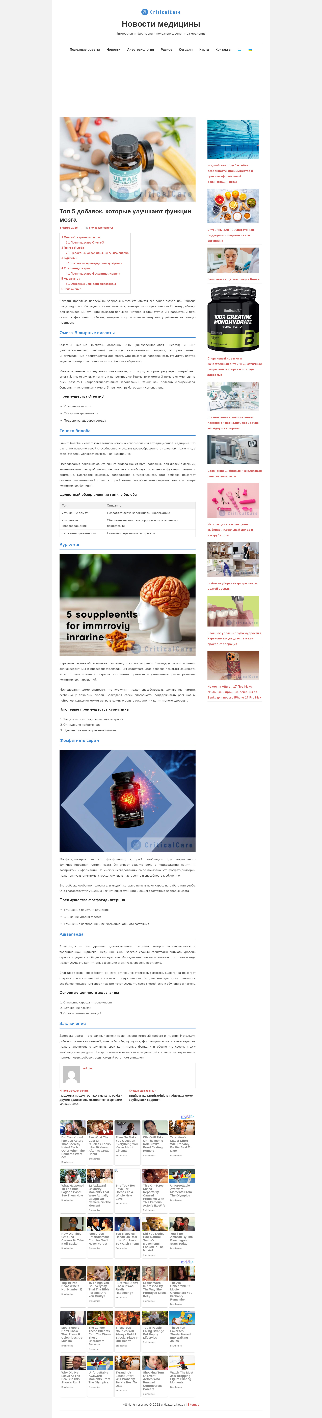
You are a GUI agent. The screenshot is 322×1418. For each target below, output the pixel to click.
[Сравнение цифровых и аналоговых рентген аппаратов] (233, 451)
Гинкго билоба (72, 248)
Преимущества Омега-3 (85, 243)
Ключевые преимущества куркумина (94, 263)
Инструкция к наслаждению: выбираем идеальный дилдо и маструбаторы (230, 529)
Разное (166, 49)
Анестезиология (140, 49)
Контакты (223, 49)
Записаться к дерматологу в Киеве (233, 279)
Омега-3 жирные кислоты (80, 237)
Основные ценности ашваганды (91, 284)
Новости (113, 49)
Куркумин (69, 258)
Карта (204, 49)
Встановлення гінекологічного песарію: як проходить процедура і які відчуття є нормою (233, 422)
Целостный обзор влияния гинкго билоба (97, 253)
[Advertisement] (161, 86)
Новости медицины (161, 23)
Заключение (71, 289)
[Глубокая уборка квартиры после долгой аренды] (233, 561)
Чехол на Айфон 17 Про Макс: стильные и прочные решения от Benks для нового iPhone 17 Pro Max (234, 692)
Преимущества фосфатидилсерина (93, 274)
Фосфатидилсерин (75, 268)
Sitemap (193, 1405)
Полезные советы (85, 49)
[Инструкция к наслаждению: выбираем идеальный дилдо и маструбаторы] (233, 502)
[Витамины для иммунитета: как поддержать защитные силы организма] (233, 208)
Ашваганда (70, 279)
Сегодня (186, 49)
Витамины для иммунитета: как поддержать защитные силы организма (230, 235)
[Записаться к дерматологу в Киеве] (233, 262)
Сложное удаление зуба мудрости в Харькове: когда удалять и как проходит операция (234, 638)
